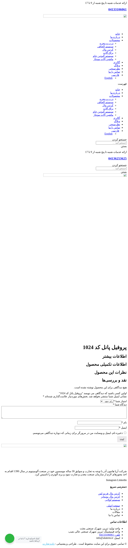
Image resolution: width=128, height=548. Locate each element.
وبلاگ (117, 65)
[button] (64, 83)
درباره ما (115, 37)
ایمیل (123, 427)
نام (124, 422)
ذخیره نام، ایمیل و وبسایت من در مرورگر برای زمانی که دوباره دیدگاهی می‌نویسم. (77, 433)
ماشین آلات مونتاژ (103, 59)
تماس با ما (114, 71)
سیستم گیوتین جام (103, 56)
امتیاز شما (120, 401)
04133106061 (117, 9)
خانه (117, 33)
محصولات (114, 40)
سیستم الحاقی (105, 46)
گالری (116, 62)
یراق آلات (108, 52)
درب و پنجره (106, 43)
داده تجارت (48, 543)
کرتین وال (107, 49)
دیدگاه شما (120, 404)
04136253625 (117, 158)
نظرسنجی (114, 68)
